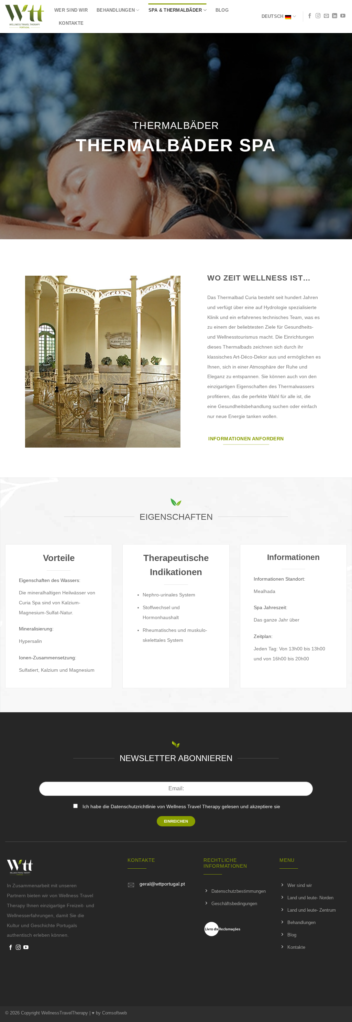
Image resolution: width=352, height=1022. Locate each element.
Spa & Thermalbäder (175, 10)
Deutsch (273, 16)
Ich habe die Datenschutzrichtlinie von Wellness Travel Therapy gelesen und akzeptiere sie (181, 806)
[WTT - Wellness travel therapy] (24, 16)
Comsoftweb (114, 1012)
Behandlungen (116, 10)
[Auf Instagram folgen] (318, 16)
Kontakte (71, 23)
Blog (222, 10)
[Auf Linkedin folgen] (334, 16)
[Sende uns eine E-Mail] (326, 16)
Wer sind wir (71, 10)
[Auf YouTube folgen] (342, 16)
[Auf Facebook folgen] (309, 16)
